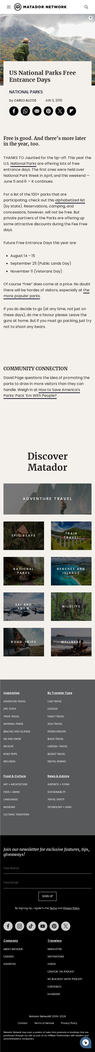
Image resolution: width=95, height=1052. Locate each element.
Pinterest (54, 926)
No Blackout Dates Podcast (65, 979)
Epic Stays (9, 709)
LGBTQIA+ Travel (58, 746)
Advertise (9, 964)
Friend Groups (57, 731)
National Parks (26, 92)
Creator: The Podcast (61, 971)
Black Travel (56, 739)
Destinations (56, 956)
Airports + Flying (59, 784)
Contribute (54, 986)
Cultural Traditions (16, 814)
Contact (22, 1023)
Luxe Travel (55, 701)
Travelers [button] (55, 941)
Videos (52, 964)
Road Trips (10, 754)
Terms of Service (44, 1023)
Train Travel (11, 716)
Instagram (19, 926)
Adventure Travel (14, 701)
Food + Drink (11, 792)
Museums (9, 807)
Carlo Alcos (25, 100)
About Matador (13, 949)
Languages (10, 799)
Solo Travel (55, 724)
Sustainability (56, 792)
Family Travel (56, 716)
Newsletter (55, 949)
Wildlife (8, 746)
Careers (8, 956)
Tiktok (31, 926)
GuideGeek (54, 994)
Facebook (8, 926)
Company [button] (10, 941)
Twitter (65, 926)
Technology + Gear (59, 807)
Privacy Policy (71, 908)
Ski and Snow (12, 739)
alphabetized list (70, 200)
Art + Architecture (15, 784)
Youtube (42, 926)
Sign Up (47, 896)
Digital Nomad (57, 761)
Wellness (9, 761)
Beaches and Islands (16, 731)
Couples (53, 709)
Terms (53, 908)
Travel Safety (56, 799)
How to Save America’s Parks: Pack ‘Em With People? (41, 392)
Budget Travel (56, 754)
